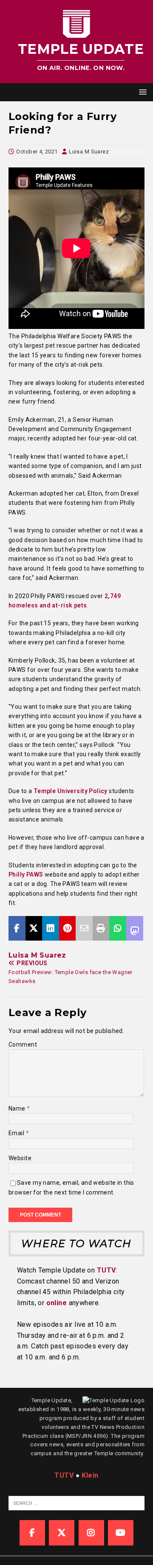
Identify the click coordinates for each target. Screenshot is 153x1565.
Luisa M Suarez (89, 151)
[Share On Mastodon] (134, 928)
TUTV (106, 1270)
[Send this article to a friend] (84, 928)
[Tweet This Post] (34, 928)
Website (19, 1158)
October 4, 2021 (36, 151)
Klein (90, 1475)
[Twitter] (61, 1533)
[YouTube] (120, 1533)
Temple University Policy (70, 791)
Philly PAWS (25, 874)
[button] (141, 91)
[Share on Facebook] (17, 928)
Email (17, 1133)
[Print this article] (101, 928)
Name (17, 1108)
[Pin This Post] (67, 928)
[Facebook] (32, 1533)
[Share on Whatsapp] (117, 928)
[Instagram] (91, 1533)
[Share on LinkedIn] (50, 928)
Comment (22, 1044)
